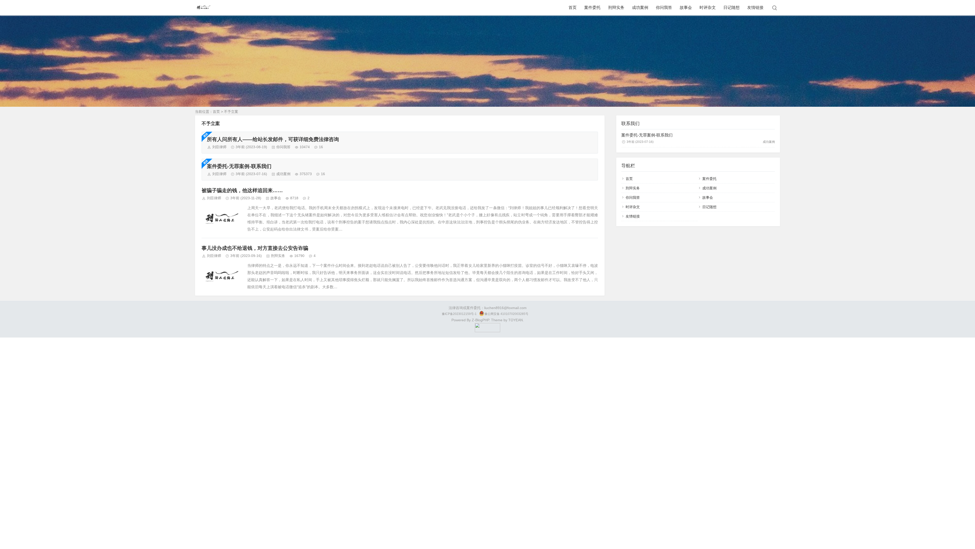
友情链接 (755, 7)
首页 (572, 7)
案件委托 (592, 7)
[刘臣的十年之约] (487, 331)
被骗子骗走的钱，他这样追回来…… (242, 190)
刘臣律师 (219, 147)
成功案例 (640, 7)
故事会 (686, 7)
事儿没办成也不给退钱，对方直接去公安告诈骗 (255, 248)
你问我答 (664, 7)
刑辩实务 (616, 7)
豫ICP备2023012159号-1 (459, 314)
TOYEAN (515, 320)
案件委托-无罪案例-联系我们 (239, 166)
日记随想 (731, 7)
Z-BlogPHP (480, 320)
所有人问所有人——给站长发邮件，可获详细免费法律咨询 (273, 139)
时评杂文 (708, 7)
